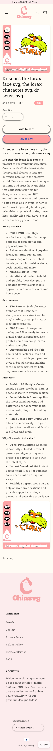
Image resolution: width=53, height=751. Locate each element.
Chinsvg (30, 745)
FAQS (9, 659)
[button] (7, 12)
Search (10, 622)
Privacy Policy (14, 637)
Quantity (7, 110)
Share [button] (9, 558)
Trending (27, 164)
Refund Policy (14, 644)
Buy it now (26, 138)
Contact (10, 629)
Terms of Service (16, 651)
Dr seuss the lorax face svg (20, 159)
